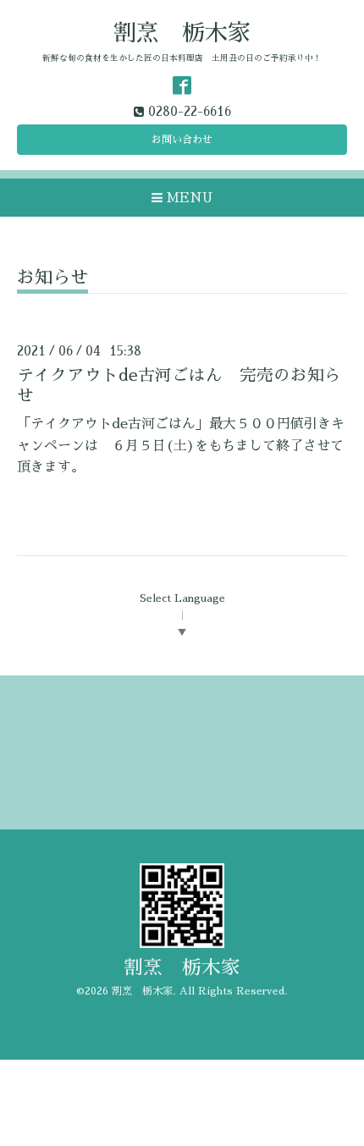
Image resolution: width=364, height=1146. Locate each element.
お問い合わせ (182, 140)
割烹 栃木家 (182, 32)
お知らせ (52, 277)
